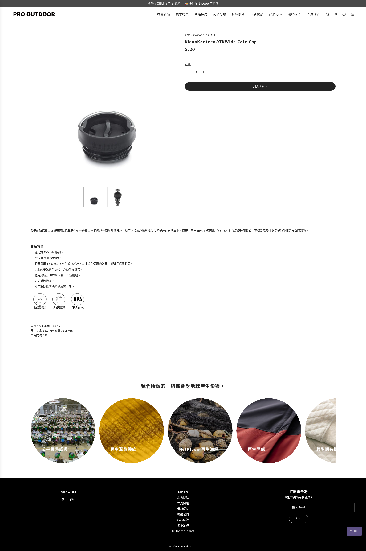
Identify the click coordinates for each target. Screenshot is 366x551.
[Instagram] (72, 499)
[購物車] (352, 14)
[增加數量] (203, 72)
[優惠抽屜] (344, 14)
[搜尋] (327, 14)
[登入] (336, 14)
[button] (33, 108)
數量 (188, 64)
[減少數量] (189, 72)
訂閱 (299, 518)
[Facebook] (63, 499)
